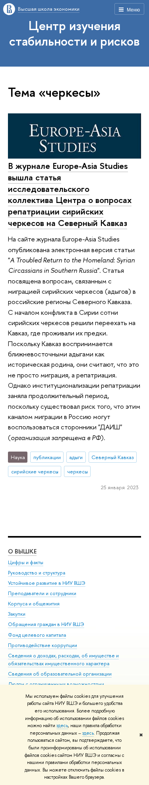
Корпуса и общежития (34, 603)
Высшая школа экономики (48, 8)
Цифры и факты (25, 562)
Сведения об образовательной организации (60, 673)
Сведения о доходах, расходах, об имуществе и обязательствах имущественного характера (63, 659)
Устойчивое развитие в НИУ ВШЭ (46, 583)
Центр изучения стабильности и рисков (74, 33)
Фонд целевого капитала (37, 635)
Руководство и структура (36, 572)
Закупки (16, 614)
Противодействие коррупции (42, 645)
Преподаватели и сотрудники (42, 593)
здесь (62, 725)
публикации (47, 457)
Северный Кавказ (112, 457)
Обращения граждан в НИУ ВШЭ (46, 624)
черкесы (77, 471)
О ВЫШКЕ (22, 551)
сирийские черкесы (34, 471)
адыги (76, 457)
